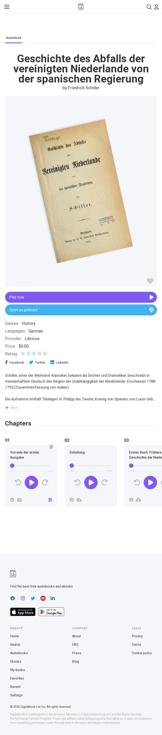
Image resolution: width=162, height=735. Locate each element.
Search (15, 645)
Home (14, 636)
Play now (16, 297)
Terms (136, 645)
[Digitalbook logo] (81, 6)
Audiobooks (19, 653)
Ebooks (15, 661)
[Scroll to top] (151, 724)
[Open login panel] (156, 7)
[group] (31, 477)
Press (76, 653)
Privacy (137, 636)
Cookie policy (142, 653)
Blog (75, 661)
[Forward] (45, 482)
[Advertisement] (81, 25)
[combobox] (149, 7)
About (76, 636)
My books (17, 670)
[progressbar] (31, 465)
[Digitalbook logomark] (13, 573)
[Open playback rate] (12, 500)
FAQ (75, 645)
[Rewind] (18, 482)
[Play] (31, 482)
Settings (16, 695)
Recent (15, 687)
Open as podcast (23, 310)
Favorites (17, 678)
